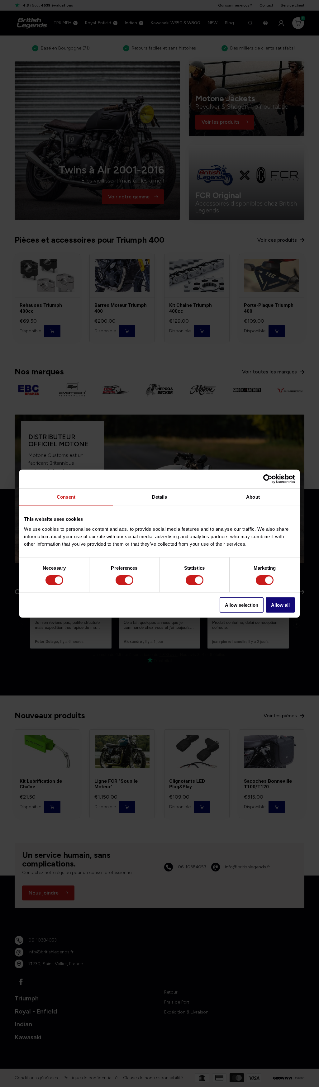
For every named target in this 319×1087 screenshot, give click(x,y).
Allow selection (241, 604)
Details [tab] (159, 497)
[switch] (124, 580)
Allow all (280, 604)
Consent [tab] (66, 497)
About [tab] (253, 497)
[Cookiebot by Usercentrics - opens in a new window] (267, 479)
